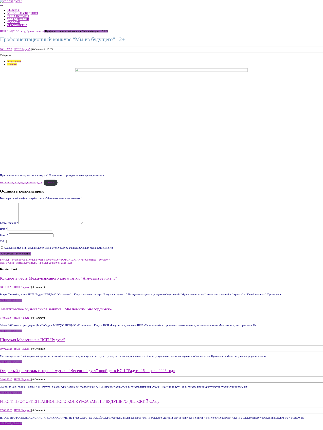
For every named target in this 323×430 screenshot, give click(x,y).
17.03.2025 (6, 410)
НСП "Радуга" (22, 49)
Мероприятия (17, 25)
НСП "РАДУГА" (9, 31)
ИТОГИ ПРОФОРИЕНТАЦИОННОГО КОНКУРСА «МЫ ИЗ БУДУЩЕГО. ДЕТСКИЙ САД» (79, 401)
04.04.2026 (6, 379)
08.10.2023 (6, 287)
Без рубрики (27, 31)
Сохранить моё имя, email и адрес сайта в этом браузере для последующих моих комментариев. (59, 247)
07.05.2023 (6, 317)
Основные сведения (22, 13)
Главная (13, 10)
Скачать (50, 182)
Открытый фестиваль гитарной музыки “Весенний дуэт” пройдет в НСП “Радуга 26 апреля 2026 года (87, 370)
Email (4, 235)
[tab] (1, 5)
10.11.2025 (6, 49)
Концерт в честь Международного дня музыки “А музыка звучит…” (58, 278)
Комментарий (9, 222)
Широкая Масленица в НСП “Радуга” (32, 340)
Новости (13, 22)
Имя (3, 228)
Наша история (18, 16)
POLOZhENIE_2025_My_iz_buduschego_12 (21, 182)
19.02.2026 (6, 348)
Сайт (3, 241)
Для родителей (18, 19)
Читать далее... (11, 300)
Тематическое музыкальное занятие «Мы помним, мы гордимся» (56, 309)
